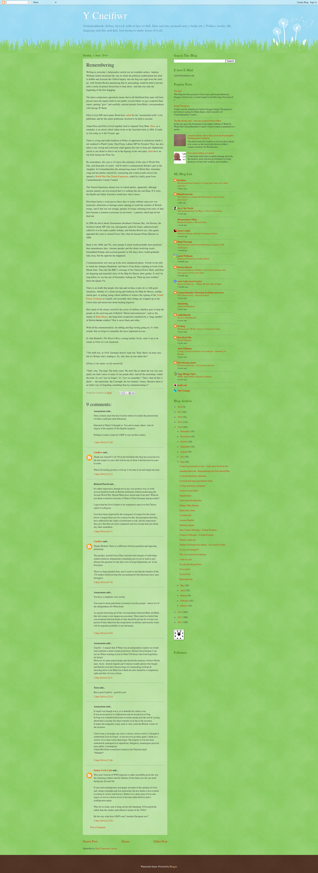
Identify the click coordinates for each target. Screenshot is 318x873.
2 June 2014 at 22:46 (103, 760)
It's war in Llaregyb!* (189, 549)
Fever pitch (185, 569)
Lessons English (187, 520)
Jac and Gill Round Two (190, 564)
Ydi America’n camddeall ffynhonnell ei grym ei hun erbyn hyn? (201, 198)
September (185, 446)
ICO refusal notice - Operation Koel (193, 295)
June (182, 461)
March (183, 595)
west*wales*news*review (189, 281)
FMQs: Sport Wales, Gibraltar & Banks (194, 376)
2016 (180, 416)
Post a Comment (98, 827)
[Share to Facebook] (130, 393)
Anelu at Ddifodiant (186, 306)
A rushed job (185, 515)
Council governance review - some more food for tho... (204, 466)
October (184, 441)
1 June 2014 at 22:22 (103, 474)
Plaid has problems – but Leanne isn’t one (195, 365)
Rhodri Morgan (184, 340)
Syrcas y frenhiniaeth (186, 317)
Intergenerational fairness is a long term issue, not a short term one (202, 184)
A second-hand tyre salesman (193, 475)
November (185, 436)
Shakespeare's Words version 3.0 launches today (198, 328)
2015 (180, 422)
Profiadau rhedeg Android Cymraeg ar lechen (197, 233)
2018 (180, 406)
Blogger (173, 866)
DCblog (181, 326)
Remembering (186, 579)
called (128, 115)
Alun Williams (184, 348)
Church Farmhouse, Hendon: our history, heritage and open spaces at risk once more (201, 271)
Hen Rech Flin (184, 337)
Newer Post (90, 841)
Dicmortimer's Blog (187, 219)
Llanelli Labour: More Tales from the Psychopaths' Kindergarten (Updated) (211, 137)
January (184, 605)
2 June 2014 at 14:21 (103, 677)
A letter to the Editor (189, 490)
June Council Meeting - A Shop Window (198, 529)
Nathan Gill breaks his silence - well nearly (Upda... (203, 544)
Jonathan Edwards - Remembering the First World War (205, 471)
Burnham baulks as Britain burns (192, 222)
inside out (182, 385)
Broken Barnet (184, 267)
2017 (180, 411)
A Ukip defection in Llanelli (192, 485)
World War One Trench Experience (112, 176)
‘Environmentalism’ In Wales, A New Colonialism (199, 210)
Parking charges (187, 525)
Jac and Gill (185, 574)
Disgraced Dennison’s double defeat (193, 258)
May (182, 585)
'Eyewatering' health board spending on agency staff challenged (200, 246)
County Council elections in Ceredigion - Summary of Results (201, 352)
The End (178, 91)
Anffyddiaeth (183, 315)
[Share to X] (127, 393)
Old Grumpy (183, 390)
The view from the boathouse (193, 554)
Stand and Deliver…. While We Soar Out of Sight (199, 283)
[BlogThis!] (123, 393)
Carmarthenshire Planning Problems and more (200, 292)
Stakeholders (185, 495)
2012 (180, 617)
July (182, 456)
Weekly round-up (188, 539)
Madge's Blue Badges (189, 505)
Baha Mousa (102, 316)
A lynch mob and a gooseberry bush (196, 480)
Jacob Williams (185, 256)
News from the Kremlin (190, 500)
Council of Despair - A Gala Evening (196, 534)
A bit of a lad (185, 559)
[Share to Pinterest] (133, 393)
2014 (180, 427)
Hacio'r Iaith (183, 230)
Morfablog (182, 303)
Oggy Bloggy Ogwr (186, 374)
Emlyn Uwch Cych (103, 770)
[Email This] (120, 393)
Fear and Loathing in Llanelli (201, 153)
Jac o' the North (185, 208)
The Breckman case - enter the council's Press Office (197, 120)
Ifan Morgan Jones (186, 362)
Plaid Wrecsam (184, 242)
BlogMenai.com (185, 194)
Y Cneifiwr (105, 15)
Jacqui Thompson (182, 105)
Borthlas (181, 180)
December (185, 431)
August (183, 451)
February (184, 600)
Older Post (160, 841)
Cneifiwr (98, 452)
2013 (180, 612)
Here (152, 126)
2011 (180, 622)
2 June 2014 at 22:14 (103, 696)
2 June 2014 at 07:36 (103, 582)
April (183, 590)
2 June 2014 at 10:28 (103, 633)
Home (126, 841)
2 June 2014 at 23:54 (103, 820)
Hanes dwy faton (187, 510)
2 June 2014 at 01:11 (103, 531)
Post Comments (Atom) (106, 848)
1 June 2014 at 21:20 (103, 442)
